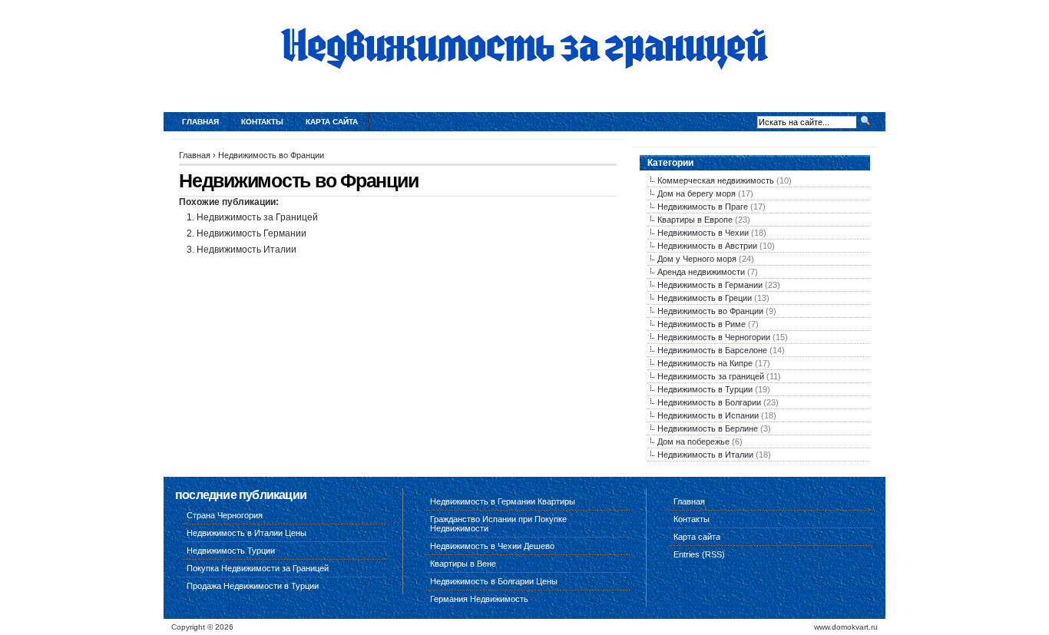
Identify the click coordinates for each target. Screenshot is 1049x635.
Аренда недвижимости (701, 271)
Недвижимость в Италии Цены (246, 532)
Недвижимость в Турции (705, 389)
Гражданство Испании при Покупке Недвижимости (498, 523)
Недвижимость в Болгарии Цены (494, 581)
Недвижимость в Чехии (703, 232)
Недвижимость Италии (246, 249)
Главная (200, 121)
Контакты (262, 121)
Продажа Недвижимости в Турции (253, 585)
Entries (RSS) (699, 554)
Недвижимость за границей (710, 376)
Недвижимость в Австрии (707, 245)
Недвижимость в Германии (710, 284)
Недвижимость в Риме (701, 324)
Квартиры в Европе (695, 219)
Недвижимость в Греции (704, 298)
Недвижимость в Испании (708, 415)
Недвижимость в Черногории (713, 337)
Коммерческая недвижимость (715, 180)
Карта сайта (332, 121)
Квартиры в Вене (463, 563)
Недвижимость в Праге (702, 206)
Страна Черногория (225, 515)
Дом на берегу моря (696, 193)
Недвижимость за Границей (257, 217)
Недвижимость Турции (231, 550)
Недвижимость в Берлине (707, 428)
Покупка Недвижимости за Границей (258, 568)
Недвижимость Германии (251, 233)
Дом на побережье (693, 441)
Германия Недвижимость (479, 599)
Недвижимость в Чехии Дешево (492, 546)
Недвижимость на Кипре (705, 363)
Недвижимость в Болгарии (709, 402)
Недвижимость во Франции (271, 155)
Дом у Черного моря (696, 258)
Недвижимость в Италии (705, 454)
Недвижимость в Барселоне (712, 350)
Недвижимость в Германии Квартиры (502, 501)
